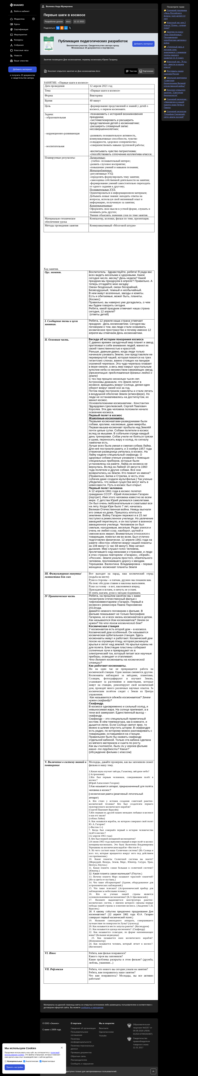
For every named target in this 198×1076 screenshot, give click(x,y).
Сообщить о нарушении (82, 1064)
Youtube (103, 1036)
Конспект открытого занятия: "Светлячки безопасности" (174, 93)
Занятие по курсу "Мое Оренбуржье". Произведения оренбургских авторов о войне (175, 37)
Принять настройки (14, 1067)
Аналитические (32, 1061)
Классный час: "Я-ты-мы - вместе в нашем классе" (175, 64)
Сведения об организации (83, 1028)
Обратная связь (78, 1056)
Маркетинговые (48, 1061)
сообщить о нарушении (92, 1007)
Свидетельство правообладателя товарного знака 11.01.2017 (141, 1043)
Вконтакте (103, 1028)
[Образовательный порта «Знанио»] (16, 6)
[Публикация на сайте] (34, 19)
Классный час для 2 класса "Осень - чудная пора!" (175, 25)
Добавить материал (22, 69)
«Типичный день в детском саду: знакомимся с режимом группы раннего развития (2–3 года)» (175, 52)
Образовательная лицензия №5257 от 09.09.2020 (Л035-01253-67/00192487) (142, 1029)
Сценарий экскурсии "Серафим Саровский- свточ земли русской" (175, 114)
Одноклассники (106, 1032)
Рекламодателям (79, 1060)
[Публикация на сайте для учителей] (49, 44)
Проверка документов (81, 1052)
